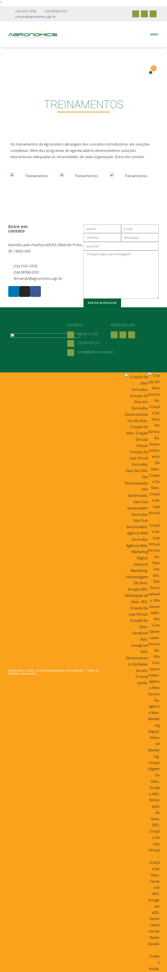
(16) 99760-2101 (88, 343)
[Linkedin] (135, 13)
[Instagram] (144, 13)
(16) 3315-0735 (87, 334)
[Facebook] (153, 13)
